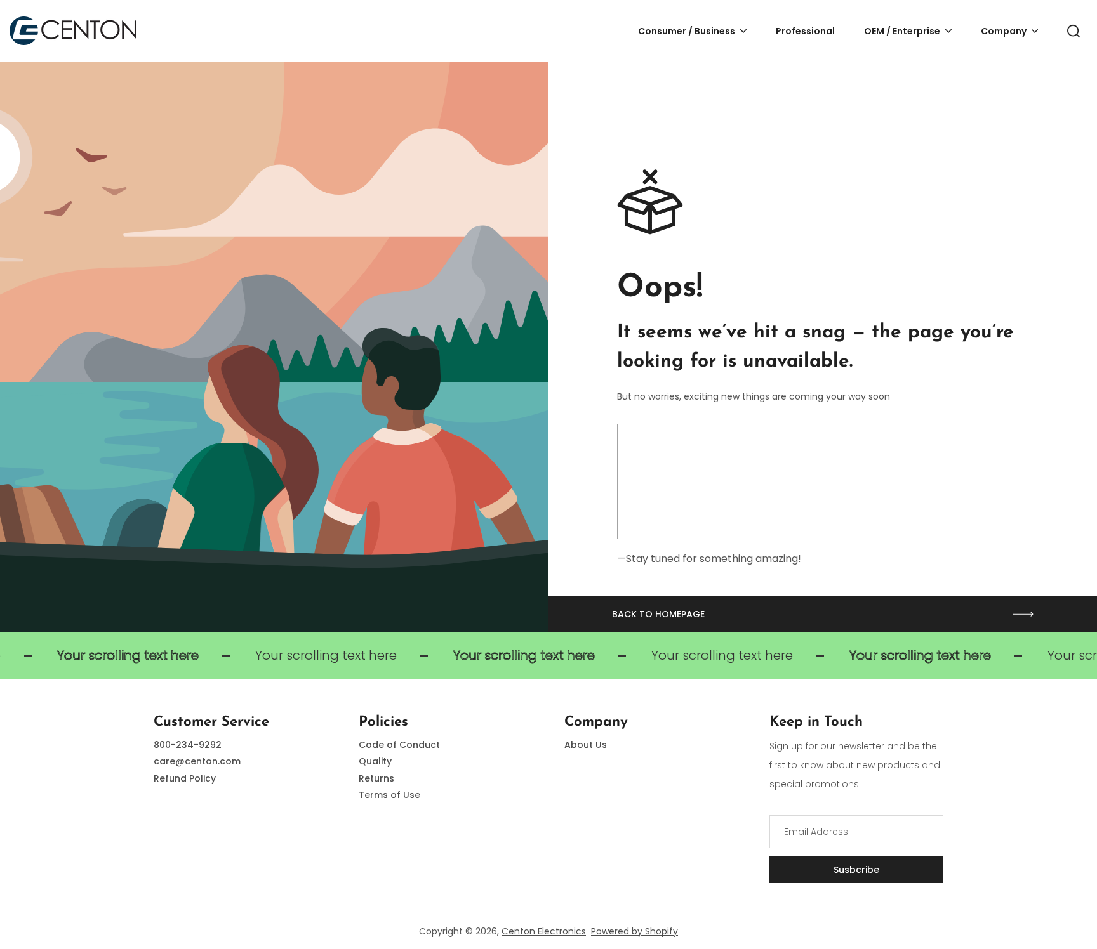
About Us (585, 744)
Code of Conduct (399, 744)
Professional (805, 31)
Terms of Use (389, 795)
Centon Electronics (544, 931)
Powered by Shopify (634, 931)
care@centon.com (197, 761)
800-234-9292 (188, 744)
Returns (376, 778)
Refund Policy (185, 778)
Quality (375, 761)
